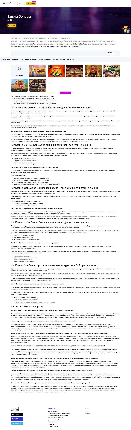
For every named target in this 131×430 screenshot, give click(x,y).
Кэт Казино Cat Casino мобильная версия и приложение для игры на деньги (35, 100)
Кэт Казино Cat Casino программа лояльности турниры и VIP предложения (35, 103)
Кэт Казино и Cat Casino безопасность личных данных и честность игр (34, 102)
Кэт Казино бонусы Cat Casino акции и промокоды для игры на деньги (34, 98)
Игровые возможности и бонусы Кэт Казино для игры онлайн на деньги (34, 96)
